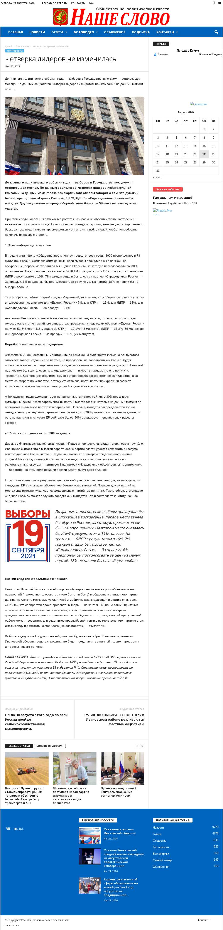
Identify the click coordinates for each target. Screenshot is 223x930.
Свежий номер (162, 860)
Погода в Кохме (188, 50)
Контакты (78, 3)
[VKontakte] (219, 3)
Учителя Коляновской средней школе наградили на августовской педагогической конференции (124, 858)
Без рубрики (161, 853)
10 (157, 146)
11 (167, 146)
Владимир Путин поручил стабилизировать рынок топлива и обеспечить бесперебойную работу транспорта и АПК (24, 795)
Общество (159, 840)
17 (157, 154)
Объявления (114, 32)
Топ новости (22, 46)
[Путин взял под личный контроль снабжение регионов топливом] (122, 768)
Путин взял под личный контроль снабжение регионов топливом (119, 791)
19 (176, 154)
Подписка (141, 32)
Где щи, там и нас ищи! (172, 197)
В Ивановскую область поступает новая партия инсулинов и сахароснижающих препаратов (71, 795)
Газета (57, 32)
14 (194, 146)
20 (185, 154)
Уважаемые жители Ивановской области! (120, 831)
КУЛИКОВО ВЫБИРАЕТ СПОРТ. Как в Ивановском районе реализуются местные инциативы (114, 719)
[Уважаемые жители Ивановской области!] (90, 835)
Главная (15, 32)
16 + (91, 3)
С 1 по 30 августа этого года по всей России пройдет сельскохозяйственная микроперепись (36, 722)
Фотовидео (83, 32)
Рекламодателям (55, 3)
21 (194, 154)
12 (176, 146)
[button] (216, 32)
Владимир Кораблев (167, 203)
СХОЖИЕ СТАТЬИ (19, 745)
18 (167, 154)
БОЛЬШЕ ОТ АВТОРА (49, 745)
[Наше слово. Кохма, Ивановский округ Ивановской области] (111, 16)
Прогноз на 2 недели (210, 54)
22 (204, 154)
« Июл (157, 177)
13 (185, 146)
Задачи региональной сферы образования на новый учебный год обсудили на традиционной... (121, 887)
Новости (37, 32)
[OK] (214, 3)
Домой (8, 46)
